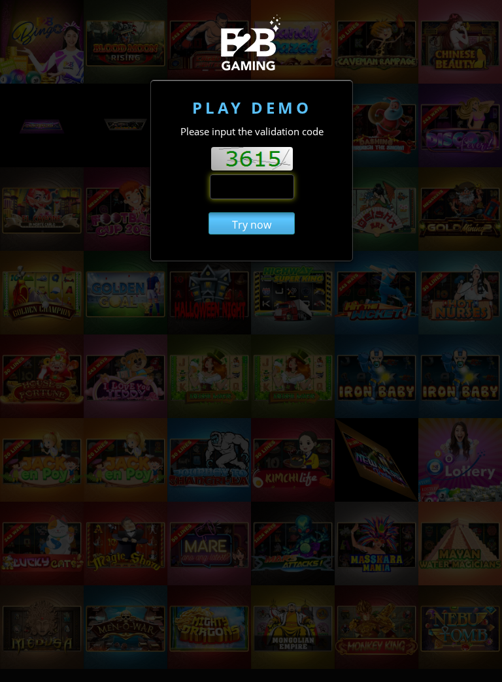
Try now (251, 225)
